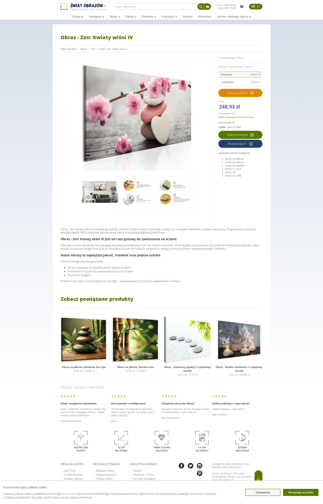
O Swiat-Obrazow (73, 474)
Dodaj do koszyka (237, 135)
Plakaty (129, 16)
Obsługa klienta (72, 464)
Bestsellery (204, 16)
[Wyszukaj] (200, 6)
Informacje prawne (106, 464)
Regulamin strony (105, 470)
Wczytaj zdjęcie (237, 144)
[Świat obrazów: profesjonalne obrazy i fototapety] (83, 6)
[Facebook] (181, 466)
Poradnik (137, 470)
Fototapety (95, 16)
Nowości (188, 16)
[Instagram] (200, 466)
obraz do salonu (234, 162)
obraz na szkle (233, 175)
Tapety (113, 16)
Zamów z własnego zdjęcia (232, 16)
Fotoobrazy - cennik (143, 474)
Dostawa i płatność (73, 478)
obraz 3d (230, 172)
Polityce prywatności (18, 497)
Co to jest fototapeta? (144, 478)
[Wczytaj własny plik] (207, 6)
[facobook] (241, 6)
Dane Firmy (69, 470)
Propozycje (167, 16)
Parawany (147, 16)
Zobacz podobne (237, 93)
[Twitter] (190, 466)
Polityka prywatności (106, 474)
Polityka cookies (104, 478)
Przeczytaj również (143, 464)
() (258, 6)
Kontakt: (226, 6)
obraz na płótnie (234, 158)
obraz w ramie (233, 169)
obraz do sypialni (234, 165)
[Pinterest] (200, 474)
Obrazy (76, 16)
